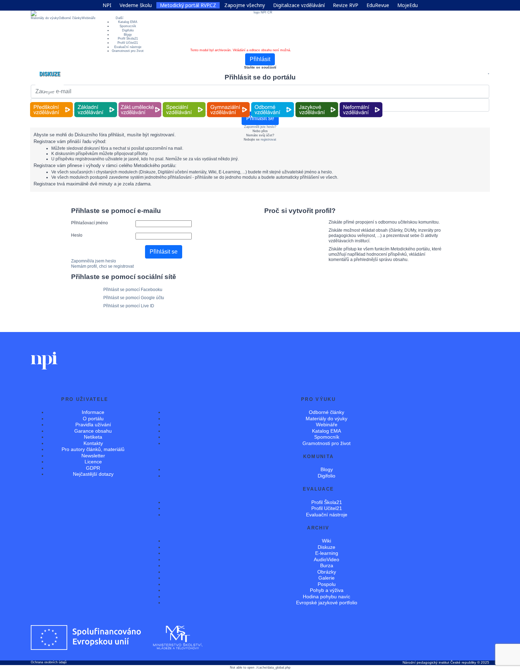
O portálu (93, 418)
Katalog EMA (127, 22)
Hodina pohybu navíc (326, 596)
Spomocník (128, 26)
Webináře (89, 18)
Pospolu (327, 584)
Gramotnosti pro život (128, 51)
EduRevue (377, 5)
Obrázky (326, 572)
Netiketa (93, 437)
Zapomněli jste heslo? (260, 127)
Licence (93, 461)
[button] (488, 74)
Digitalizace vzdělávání (299, 5)
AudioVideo (326, 559)
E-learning (326, 553)
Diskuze (326, 547)
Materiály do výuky (45, 18)
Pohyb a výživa (326, 590)
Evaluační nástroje (127, 47)
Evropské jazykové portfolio (326, 602)
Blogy (128, 34)
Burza (326, 565)
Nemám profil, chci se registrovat (102, 266)
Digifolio (128, 30)
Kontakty (93, 443)
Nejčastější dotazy (93, 474)
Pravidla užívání (93, 424)
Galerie (326, 578)
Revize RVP (345, 5)
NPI (107, 5)
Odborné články (70, 18)
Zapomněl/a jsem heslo (93, 261)
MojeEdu (407, 5)
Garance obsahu (93, 431)
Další (119, 18)
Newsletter (93, 455)
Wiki (326, 541)
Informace (93, 412)
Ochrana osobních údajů (49, 662)
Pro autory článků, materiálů (93, 449)
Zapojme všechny (244, 5)
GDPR (93, 468)
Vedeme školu (136, 5)
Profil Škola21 (128, 38)
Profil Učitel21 (127, 43)
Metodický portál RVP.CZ (188, 5)
